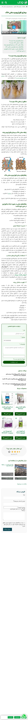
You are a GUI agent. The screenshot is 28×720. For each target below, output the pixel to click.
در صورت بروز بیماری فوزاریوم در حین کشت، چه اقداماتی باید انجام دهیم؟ (14, 384)
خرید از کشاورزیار (21, 414)
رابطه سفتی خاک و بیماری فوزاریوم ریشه (13, 45)
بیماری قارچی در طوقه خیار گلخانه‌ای (8, 474)
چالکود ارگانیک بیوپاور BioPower (21, 408)
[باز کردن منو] (2, 2)
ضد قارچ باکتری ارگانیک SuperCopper (7, 408)
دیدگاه (23, 510)
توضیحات (22, 344)
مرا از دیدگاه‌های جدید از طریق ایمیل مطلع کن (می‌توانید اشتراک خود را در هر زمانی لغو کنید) (14, 524)
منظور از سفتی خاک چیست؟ (16, 43)
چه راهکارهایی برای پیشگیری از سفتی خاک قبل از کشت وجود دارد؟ (14, 379)
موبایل (23, 337)
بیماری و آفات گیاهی (17, 6)
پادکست (10, 717)
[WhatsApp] (24, 716)
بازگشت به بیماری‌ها (22, 484)
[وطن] (22, 3)
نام (23, 330)
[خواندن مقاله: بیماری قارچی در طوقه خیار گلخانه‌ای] (7, 465)
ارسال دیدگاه (7, 529)
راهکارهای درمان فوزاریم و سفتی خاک (14, 47)
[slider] (5, 32)
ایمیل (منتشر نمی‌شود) (19, 501)
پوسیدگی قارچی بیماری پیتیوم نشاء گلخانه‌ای (21, 474)
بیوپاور (9, 193)
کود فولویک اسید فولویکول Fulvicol (20, 432)
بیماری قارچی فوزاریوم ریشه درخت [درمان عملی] (8, 478)
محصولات (17, 717)
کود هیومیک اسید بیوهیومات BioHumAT (7, 432)
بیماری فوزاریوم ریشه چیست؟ (16, 41)
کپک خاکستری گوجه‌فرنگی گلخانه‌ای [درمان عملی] (21, 478)
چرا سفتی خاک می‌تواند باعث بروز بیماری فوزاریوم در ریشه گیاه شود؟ (16, 375)
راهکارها (23, 6)
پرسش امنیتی (21, 507)
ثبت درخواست (14, 362)
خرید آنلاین (8, 414)
